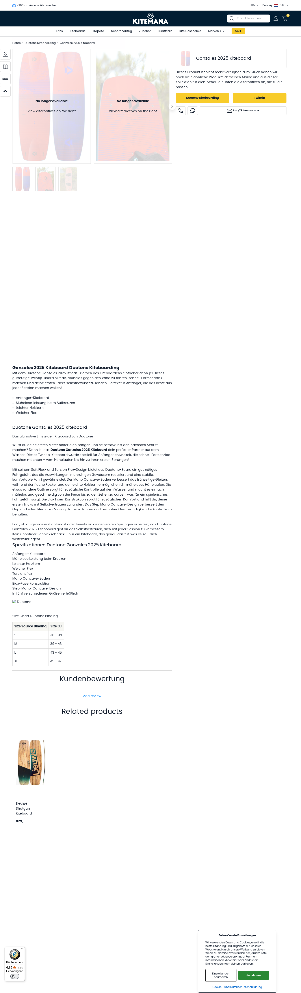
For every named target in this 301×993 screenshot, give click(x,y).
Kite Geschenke (190, 31)
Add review (92, 696)
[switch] (14, 976)
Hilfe (252, 5)
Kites (59, 31)
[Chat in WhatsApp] (193, 110)
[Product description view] (5, 66)
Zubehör (145, 31)
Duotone (112, 469)
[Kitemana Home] (150, 18)
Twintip (259, 98)
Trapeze (98, 31)
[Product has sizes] (5, 79)
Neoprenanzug (121, 31)
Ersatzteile (165, 31)
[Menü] (22, 949)
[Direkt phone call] (181, 110)
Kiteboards (77, 31)
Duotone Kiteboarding (40, 43)
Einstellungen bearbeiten (221, 975)
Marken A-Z (216, 31)
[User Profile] (276, 18)
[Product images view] (5, 54)
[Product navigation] (5, 91)
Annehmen (253, 975)
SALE (238, 31)
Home (16, 43)
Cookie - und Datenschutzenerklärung (237, 987)
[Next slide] (172, 106)
